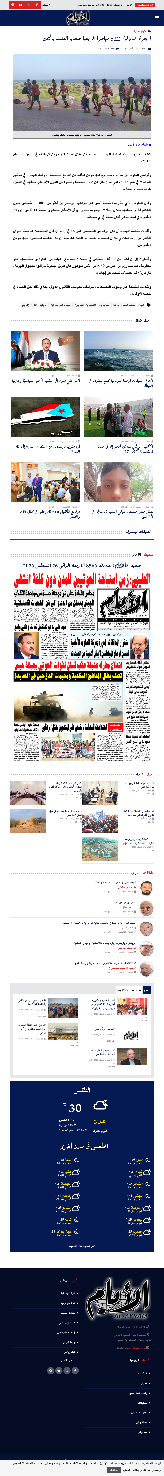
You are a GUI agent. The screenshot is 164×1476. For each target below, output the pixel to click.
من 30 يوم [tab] (122, 990)
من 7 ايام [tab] (136, 990)
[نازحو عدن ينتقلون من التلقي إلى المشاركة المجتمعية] (63, 1008)
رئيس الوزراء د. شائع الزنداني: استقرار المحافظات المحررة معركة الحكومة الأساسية (65, 787)
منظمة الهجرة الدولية (124, 305)
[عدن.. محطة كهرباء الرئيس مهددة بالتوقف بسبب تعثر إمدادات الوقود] (100, 849)
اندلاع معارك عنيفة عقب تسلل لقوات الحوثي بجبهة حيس (65, 813)
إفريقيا (43, 305)
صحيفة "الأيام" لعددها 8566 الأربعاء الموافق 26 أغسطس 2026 (82, 565)
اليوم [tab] (146, 990)
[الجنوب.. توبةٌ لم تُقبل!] (132, 1035)
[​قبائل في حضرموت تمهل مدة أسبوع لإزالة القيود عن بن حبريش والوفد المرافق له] (132, 1006)
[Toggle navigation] (157, 18)
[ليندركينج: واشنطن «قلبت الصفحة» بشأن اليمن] (132, 1056)
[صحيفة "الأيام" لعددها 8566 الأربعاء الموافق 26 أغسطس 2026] (82, 666)
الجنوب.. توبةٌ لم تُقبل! (104, 1029)
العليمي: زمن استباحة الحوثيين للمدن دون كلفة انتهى (138, 785)
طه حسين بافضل (127, 887)
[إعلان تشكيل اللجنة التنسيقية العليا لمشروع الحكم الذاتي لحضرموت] (100, 821)
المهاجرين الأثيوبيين (85, 305)
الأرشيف (46, 5)
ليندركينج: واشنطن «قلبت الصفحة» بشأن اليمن (102, 1052)
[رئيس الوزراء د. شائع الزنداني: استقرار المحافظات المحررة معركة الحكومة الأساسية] (28, 793)
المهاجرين (104, 305)
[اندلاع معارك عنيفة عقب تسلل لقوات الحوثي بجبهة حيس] (28, 821)
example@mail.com (135, 1348)
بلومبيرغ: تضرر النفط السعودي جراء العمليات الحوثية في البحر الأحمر (32, 1029)
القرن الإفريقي (29, 305)
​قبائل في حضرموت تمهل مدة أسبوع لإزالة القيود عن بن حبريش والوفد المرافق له (102, 1004)
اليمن (141, 305)
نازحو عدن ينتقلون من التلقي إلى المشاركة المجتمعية (32, 1002)
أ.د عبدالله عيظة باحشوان (122, 968)
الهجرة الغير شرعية (61, 305)
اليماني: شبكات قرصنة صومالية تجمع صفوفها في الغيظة (121, 383)
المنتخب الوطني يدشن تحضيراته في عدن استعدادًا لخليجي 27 (125, 449)
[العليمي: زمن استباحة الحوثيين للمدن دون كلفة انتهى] (100, 793)
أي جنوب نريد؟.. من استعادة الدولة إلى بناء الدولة (48, 449)
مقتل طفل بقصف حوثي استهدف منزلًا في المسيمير (122, 514)
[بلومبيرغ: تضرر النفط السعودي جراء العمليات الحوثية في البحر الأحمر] (63, 1031)
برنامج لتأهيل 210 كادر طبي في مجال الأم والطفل (50, 514)
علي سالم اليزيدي (127, 948)
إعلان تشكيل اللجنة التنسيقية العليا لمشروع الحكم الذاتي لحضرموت (138, 813)
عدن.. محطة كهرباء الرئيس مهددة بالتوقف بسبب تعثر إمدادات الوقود (138, 841)
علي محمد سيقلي (129, 907)
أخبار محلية (140, 31)
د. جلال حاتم (129, 927)
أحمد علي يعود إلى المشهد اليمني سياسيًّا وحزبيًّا (46, 380)
